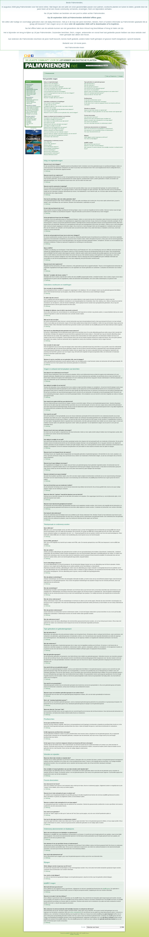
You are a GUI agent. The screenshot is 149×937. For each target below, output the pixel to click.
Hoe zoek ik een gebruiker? (91, 121)
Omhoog (47, 171)
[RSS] (28, 56)
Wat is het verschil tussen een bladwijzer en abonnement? (98, 128)
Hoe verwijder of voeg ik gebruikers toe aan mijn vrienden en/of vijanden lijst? (103, 111)
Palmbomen (29, 98)
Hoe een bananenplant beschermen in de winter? (32, 109)
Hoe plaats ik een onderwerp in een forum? (54, 118)
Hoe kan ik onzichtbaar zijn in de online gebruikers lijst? (57, 88)
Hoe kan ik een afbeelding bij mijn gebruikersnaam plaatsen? (58, 109)
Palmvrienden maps (31, 93)
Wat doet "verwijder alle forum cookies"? (54, 97)
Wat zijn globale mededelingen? (51, 148)
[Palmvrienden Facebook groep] (32, 56)
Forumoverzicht (50, 73)
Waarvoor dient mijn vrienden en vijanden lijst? (95, 110)
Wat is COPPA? (48, 94)
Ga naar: (83, 927)
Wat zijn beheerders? (89, 83)
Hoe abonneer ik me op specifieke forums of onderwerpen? (98, 130)
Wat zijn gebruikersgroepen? (91, 86)
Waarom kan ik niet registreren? (52, 96)
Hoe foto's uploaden (31, 119)
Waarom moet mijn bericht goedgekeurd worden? (56, 135)
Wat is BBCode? (48, 142)
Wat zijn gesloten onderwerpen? (52, 153)
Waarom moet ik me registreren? (52, 85)
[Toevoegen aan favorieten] (25, 56)
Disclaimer (28, 122)
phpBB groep (106, 888)
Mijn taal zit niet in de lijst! (50, 107)
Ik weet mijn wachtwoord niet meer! (52, 89)
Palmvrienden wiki (30, 91)
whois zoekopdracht (75, 912)
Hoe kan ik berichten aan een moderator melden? (56, 132)
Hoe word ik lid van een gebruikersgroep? (94, 88)
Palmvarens (29, 103)
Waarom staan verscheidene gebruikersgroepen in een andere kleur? (101, 91)
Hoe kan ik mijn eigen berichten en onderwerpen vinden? (98, 123)
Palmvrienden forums (32, 89)
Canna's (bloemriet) (31, 102)
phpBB (67, 933)
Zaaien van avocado (32, 114)
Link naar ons (29, 123)
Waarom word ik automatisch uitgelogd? (53, 86)
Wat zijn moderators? (89, 85)
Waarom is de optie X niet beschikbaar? (94, 145)
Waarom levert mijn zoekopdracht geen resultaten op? (97, 118)
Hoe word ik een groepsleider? (91, 89)
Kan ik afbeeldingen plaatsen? (51, 146)
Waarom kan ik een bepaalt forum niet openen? (55, 127)
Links (27, 124)
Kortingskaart (29, 88)
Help (107, 76)
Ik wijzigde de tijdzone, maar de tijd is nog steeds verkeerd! (58, 106)
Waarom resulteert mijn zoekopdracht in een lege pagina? (98, 120)
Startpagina (29, 85)
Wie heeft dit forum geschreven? (92, 144)
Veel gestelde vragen (31, 118)
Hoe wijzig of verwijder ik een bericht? (53, 119)
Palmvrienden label (30, 94)
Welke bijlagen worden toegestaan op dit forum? (96, 137)
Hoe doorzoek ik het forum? (91, 117)
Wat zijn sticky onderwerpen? (51, 151)
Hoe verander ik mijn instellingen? (52, 103)
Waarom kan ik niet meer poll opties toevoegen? (55, 124)
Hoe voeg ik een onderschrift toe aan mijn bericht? (56, 121)
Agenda (28, 87)
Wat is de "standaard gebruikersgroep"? (94, 93)
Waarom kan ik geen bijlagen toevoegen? (54, 128)
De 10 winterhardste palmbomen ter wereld (31, 112)
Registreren (114, 76)
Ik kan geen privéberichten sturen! (92, 100)
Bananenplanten (30, 101)
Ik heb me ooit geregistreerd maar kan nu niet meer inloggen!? (59, 93)
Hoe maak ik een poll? (49, 122)
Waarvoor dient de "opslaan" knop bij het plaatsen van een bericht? (60, 133)
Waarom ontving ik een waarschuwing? (53, 130)
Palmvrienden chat (30, 90)
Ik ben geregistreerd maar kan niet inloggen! (54, 91)
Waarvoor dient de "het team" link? (92, 94)
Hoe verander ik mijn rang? (50, 111)
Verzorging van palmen (33, 107)
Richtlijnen (28, 121)
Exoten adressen (30, 117)
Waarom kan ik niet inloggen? (51, 83)
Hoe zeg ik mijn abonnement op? (92, 131)
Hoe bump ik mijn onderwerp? (51, 136)
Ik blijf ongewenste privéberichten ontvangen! (95, 101)
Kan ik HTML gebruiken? (50, 143)
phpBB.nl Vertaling (74, 934)
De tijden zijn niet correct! (50, 104)
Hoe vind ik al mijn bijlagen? (91, 138)
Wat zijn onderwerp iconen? (50, 154)
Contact (28, 95)
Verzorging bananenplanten (34, 106)
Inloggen (121, 76)
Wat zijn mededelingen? (49, 149)
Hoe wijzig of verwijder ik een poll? (52, 125)
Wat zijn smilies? (48, 145)
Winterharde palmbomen (32, 99)
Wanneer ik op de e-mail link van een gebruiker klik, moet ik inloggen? (61, 112)
